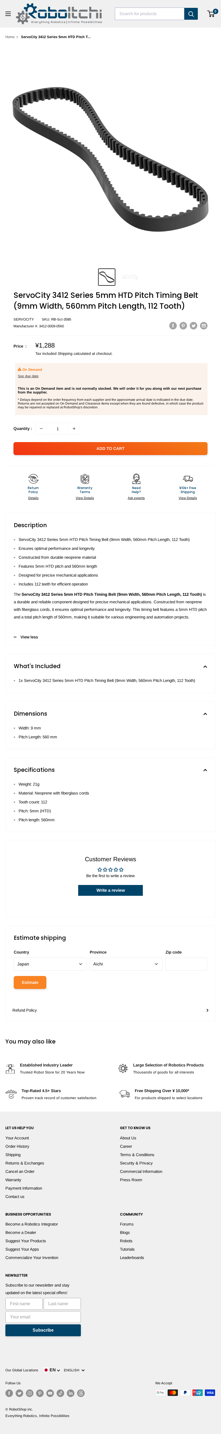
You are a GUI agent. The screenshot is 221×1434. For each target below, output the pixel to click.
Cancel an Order (19, 1171)
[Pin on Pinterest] (183, 325)
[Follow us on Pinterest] (40, 1393)
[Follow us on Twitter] (19, 1393)
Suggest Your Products (25, 1240)
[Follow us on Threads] (81, 1393)
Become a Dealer (20, 1232)
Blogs (125, 1232)
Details (33, 498)
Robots (126, 1240)
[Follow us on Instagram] (29, 1393)
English (72, 1370)
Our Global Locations (21, 1370)
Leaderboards (132, 1257)
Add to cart (110, 448)
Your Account (17, 1138)
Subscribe (43, 1330)
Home (10, 37)
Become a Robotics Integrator (31, 1224)
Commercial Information (141, 1171)
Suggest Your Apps (22, 1249)
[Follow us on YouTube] (50, 1393)
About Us (128, 1138)
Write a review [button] (110, 890)
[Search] (191, 14)
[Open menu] (8, 14)
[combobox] (149, 14)
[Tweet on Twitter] (193, 325)
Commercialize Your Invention (31, 1257)
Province (98, 952)
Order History (17, 1146)
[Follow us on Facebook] (9, 1393)
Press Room (131, 1179)
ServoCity (23, 319)
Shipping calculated (74, 353)
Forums (127, 1224)
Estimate (30, 982)
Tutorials (127, 1249)
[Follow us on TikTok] (60, 1393)
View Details (85, 498)
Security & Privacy (136, 1163)
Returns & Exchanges (24, 1163)
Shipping (12, 1154)
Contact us (15, 1196)
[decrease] (41, 428)
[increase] (74, 428)
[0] (211, 14)
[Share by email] (204, 325)
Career (126, 1146)
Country (21, 952)
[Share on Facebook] (173, 325)
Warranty (13, 1179)
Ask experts (136, 498)
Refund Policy (24, 1010)
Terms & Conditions (137, 1154)
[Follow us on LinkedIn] (70, 1393)
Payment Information (23, 1188)
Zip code (173, 952)
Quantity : (22, 428)
